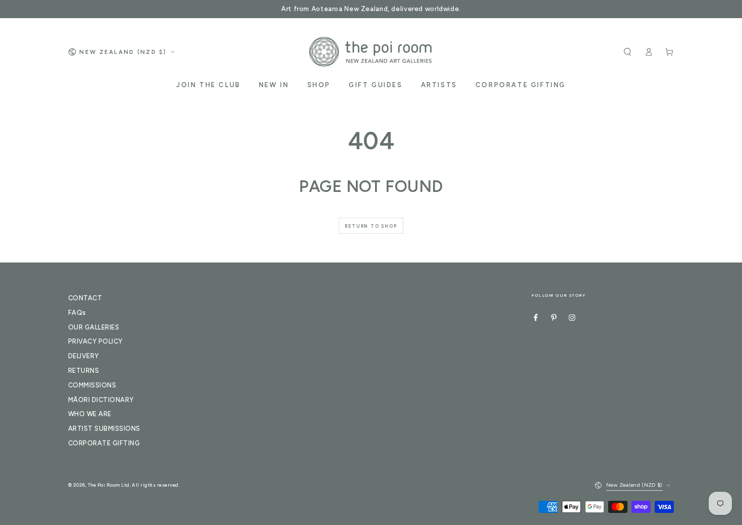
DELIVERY (83, 356)
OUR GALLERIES (93, 327)
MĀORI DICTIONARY (101, 400)
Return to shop (371, 226)
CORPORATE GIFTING (104, 443)
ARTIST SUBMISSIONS (104, 428)
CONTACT (85, 298)
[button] (627, 51)
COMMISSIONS (92, 385)
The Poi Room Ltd (109, 485)
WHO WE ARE (90, 414)
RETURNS (83, 370)
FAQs (77, 312)
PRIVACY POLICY (95, 341)
